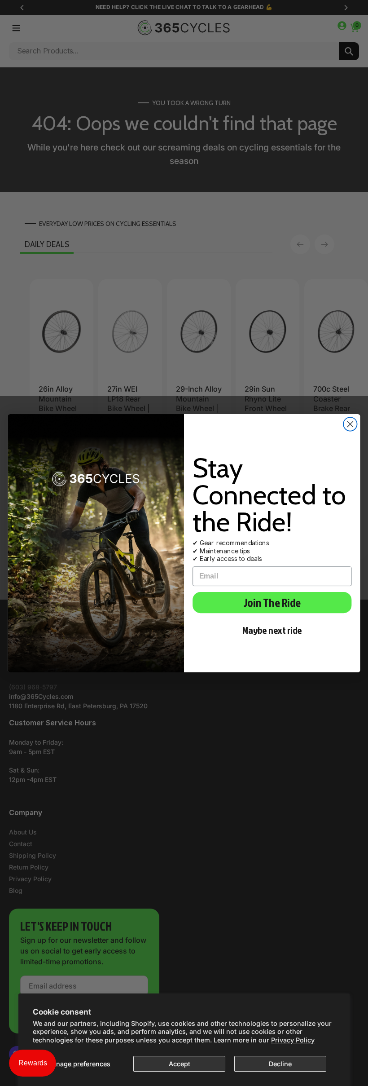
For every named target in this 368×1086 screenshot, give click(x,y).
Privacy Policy (293, 1040)
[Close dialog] (350, 424)
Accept (179, 1064)
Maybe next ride (272, 630)
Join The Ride (272, 602)
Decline (280, 1064)
